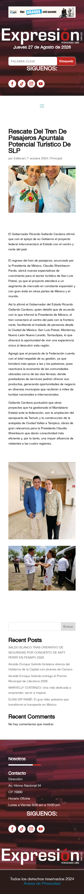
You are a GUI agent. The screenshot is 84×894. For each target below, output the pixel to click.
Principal (56, 158)
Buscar (68, 626)
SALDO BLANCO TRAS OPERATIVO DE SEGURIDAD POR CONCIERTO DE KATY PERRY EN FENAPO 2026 (36, 652)
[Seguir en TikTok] (22, 84)
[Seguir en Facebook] (12, 84)
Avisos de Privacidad (42, 883)
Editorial (19, 158)
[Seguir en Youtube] (41, 84)
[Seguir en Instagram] (31, 84)
